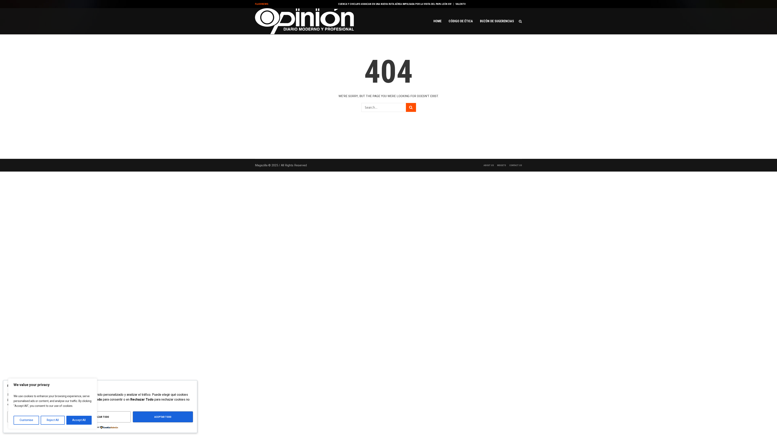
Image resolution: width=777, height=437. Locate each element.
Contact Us (515, 165)
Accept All (79, 420)
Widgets (501, 165)
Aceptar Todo (162, 417)
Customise (26, 420)
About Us (489, 165)
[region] (52, 403)
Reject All (53, 420)
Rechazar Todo (99, 417)
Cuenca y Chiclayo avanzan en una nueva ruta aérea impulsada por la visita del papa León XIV (383, 4)
